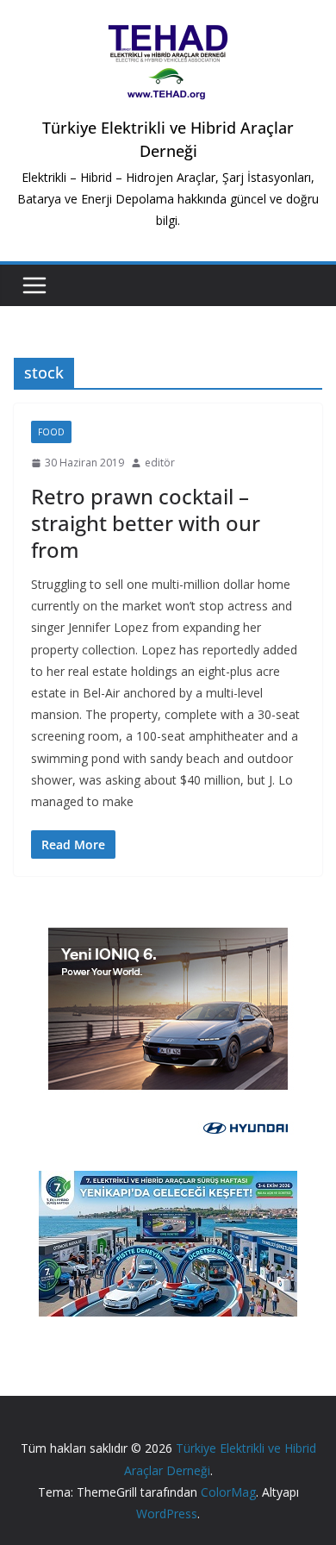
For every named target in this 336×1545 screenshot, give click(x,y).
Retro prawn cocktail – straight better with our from (145, 523)
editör (160, 462)
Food (51, 432)
